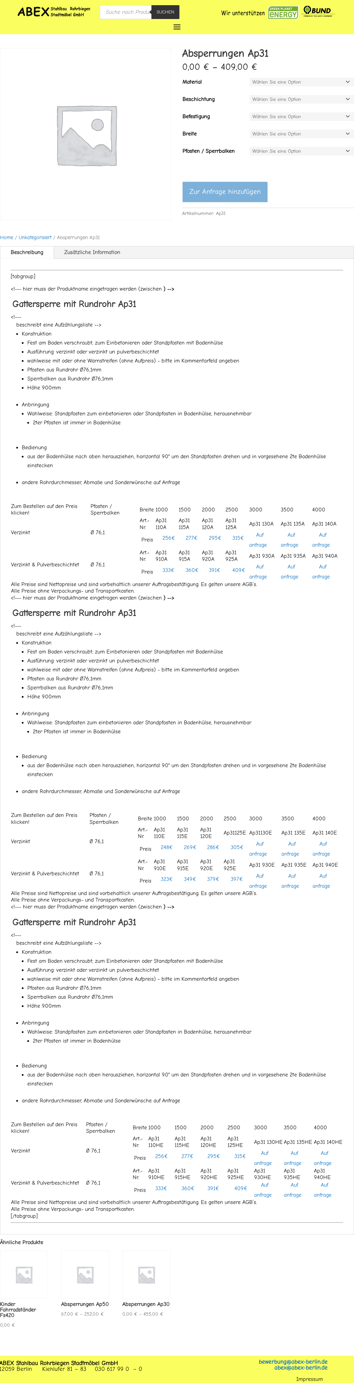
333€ (168, 570)
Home (6, 238)
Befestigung (196, 116)
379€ (212, 879)
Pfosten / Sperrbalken (209, 151)
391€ (214, 570)
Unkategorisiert (35, 238)
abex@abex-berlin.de (301, 1367)
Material (192, 82)
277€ (191, 538)
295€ (214, 538)
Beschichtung (199, 99)
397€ (236, 879)
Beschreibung (27, 252)
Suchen (165, 12)
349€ (189, 879)
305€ (236, 847)
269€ (189, 847)
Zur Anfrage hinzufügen (225, 192)
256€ (168, 538)
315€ (237, 538)
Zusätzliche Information (92, 252)
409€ (238, 570)
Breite (190, 134)
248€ (166, 847)
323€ (166, 879)
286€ (212, 847)
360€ (191, 570)
